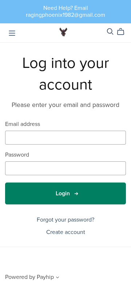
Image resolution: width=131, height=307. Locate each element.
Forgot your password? (65, 219)
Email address (22, 124)
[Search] (110, 31)
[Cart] (123, 31)
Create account (65, 232)
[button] (57, 278)
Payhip (45, 277)
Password (17, 154)
